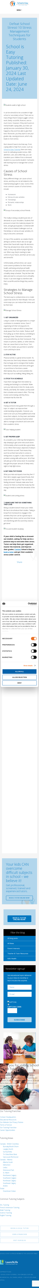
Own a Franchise (19, 1234)
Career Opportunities (7, 1130)
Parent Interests (14, 948)
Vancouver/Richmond (10, 1157)
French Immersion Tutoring (9, 1207)
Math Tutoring (5, 1210)
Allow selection (19, 677)
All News (11, 943)
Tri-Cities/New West (10, 1154)
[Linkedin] (19, 816)
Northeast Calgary (9, 1180)
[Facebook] (19, 599)
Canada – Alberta (6, 1159)
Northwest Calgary (9, 1175)
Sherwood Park (8, 1170)
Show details (28, 665)
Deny (19, 683)
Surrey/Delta (7, 1152)
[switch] (34, 644)
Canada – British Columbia (9, 1144)
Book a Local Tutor (19, 1228)
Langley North (8, 1149)
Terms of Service (6, 1125)
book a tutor (9, 552)
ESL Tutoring (4, 1205)
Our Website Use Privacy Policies (11, 1122)
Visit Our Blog (19, 1240)
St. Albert (6, 1173)
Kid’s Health (12, 958)
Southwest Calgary (9, 1178)
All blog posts (13, 938)
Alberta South (8, 1162)
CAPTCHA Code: (15, 1007)
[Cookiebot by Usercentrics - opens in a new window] (28, 603)
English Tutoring (5, 1215)
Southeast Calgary (9, 1183)
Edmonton (6, 1165)
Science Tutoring (6, 1213)
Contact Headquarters (8, 1117)
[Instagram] (3, 1245)
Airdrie (5, 1186)
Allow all (19, 671)
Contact (17, 549)
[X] (19, 780)
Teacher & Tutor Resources (18, 953)
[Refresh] (20, 1004)
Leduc (5, 1167)
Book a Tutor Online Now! (19, 898)
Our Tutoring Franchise (8, 1127)
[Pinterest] (19, 707)
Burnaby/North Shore (10, 1146)
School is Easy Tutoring (19, 5)
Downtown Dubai (9, 1191)
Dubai (2, 1188)
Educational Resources (8, 1120)
